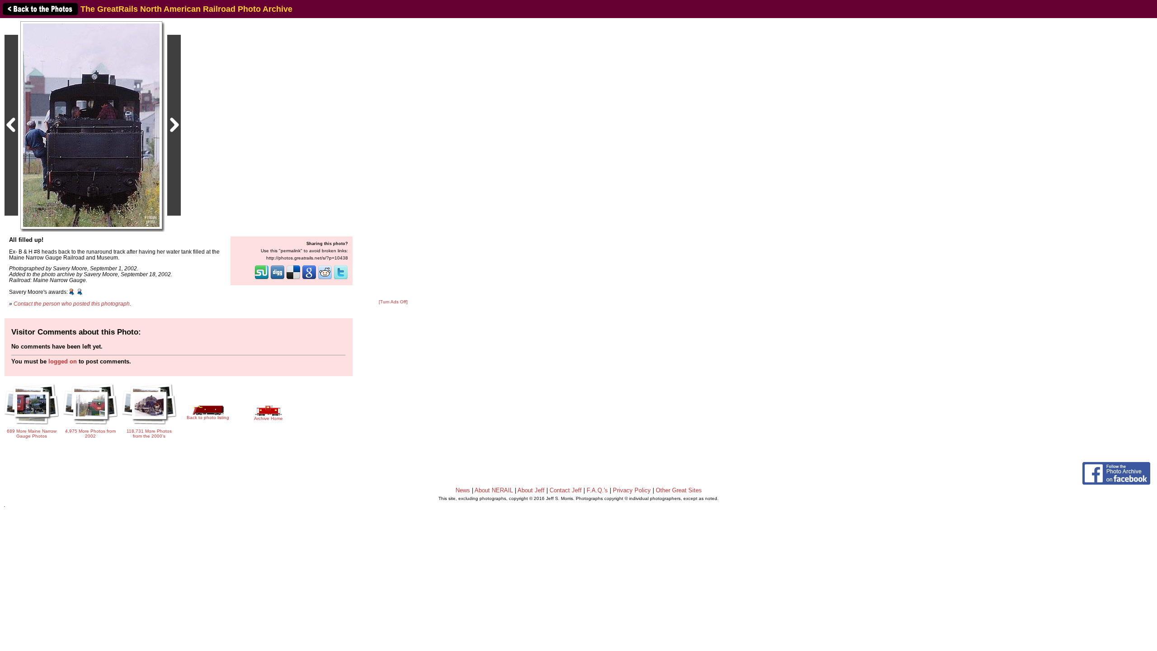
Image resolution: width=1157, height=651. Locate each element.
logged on (62, 361)
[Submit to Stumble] (261, 278)
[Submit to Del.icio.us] (293, 278)
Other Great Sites (679, 490)
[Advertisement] (393, 159)
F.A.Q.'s (597, 490)
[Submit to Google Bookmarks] (309, 278)
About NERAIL (494, 490)
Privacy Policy (632, 490)
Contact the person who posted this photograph (72, 304)
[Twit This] (341, 278)
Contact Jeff (566, 490)
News (463, 490)
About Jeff (531, 490)
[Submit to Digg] (277, 278)
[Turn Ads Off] (393, 301)
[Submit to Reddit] (325, 278)
